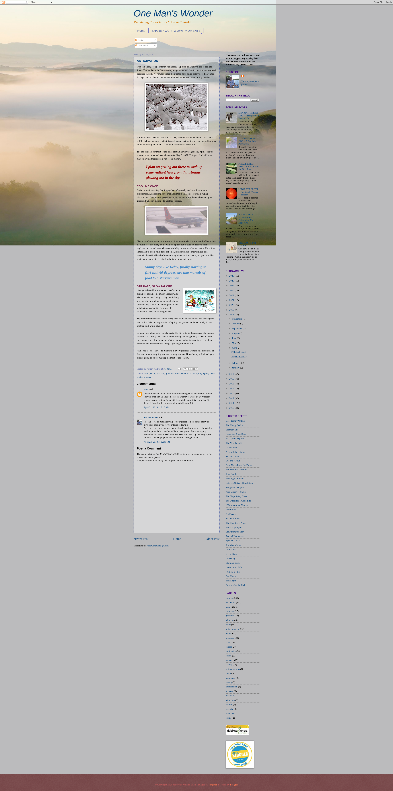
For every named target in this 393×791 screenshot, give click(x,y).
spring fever (209, 373)
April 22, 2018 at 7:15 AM (156, 407)
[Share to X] (190, 368)
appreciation (232, 686)
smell (228, 673)
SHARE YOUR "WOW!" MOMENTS (176, 30)
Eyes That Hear (233, 540)
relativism (231, 713)
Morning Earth (233, 563)
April (234, 348)
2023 (231, 290)
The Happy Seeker (234, 425)
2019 (231, 310)
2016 (231, 379)
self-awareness (233, 669)
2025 (231, 281)
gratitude (170, 373)
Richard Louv (232, 456)
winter (140, 377)
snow (192, 373)
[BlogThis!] (187, 368)
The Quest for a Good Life (238, 501)
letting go (230, 700)
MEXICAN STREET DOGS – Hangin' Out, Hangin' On (248, 116)
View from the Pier (235, 532)
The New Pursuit (234, 443)
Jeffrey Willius (151, 417)
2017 (231, 374)
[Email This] (184, 368)
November (237, 319)
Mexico (229, 620)
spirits (229, 718)
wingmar (213, 784)
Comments (142, 45)
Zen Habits (231, 576)
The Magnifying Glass (236, 496)
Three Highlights (234, 527)
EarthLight (231, 580)
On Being (230, 558)
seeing (229, 682)
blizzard (160, 373)
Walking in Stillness (235, 478)
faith (228, 642)
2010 (231, 408)
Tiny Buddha (232, 474)
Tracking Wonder (234, 545)
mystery (230, 691)
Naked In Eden (233, 518)
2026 (231, 276)
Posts (140, 40)
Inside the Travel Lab (236, 434)
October (236, 323)
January (235, 368)
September (237, 328)
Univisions (231, 549)
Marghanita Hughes (235, 487)
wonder (147, 377)
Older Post (213, 538)
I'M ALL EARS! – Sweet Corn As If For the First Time (248, 166)
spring (199, 373)
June (234, 338)
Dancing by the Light (236, 585)
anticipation (150, 373)
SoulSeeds (230, 514)
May (234, 343)
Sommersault (232, 429)
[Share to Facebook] (193, 368)
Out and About (233, 460)
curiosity (230, 611)
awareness (231, 602)
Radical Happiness (234, 536)
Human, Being (233, 572)
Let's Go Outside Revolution (239, 483)
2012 (231, 398)
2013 (231, 393)
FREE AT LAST (238, 352)
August (235, 333)
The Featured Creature (236, 469)
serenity (230, 709)
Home (141, 30)
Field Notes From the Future (239, 465)
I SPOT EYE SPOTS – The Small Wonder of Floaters (248, 192)
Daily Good (231, 447)
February (236, 363)
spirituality (231, 651)
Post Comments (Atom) (158, 545)
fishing (229, 664)
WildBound (231, 509)
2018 (231, 314)
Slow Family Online (235, 421)
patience (230, 660)
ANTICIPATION (147, 60)
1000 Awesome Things (237, 505)
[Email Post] (179, 369)
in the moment (233, 629)
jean (146, 389)
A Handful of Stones (235, 452)
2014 (231, 388)
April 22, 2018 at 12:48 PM (157, 442)
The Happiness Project (236, 523)
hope (177, 373)
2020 (231, 305)
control (229, 704)
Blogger (234, 784)
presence (230, 638)
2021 (231, 300)
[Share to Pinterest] (196, 368)
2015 (231, 383)
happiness (231, 678)
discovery (231, 695)
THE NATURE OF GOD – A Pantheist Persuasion (247, 141)
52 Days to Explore (235, 438)
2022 (231, 295)
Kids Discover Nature (236, 492)
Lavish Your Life (234, 567)
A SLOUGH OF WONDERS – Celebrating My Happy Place (245, 218)
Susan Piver (231, 554)
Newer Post (141, 538)
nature (229, 607)
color (228, 624)
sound (229, 655)
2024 (231, 285)
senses (229, 647)
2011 (231, 403)
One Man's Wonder (173, 13)
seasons (185, 373)
